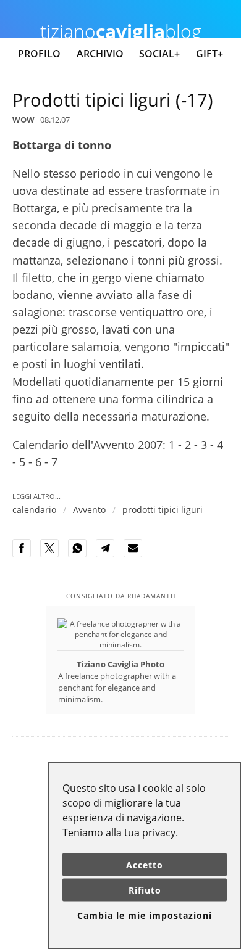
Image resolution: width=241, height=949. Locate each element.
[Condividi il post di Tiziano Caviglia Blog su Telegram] (109, 554)
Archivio (100, 53)
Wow (23, 119)
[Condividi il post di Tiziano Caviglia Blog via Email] (137, 554)
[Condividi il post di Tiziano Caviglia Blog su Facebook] (25, 554)
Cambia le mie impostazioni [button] (144, 915)
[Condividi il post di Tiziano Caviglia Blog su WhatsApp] (81, 554)
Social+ (159, 53)
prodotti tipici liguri (162, 510)
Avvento (89, 510)
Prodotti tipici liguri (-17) (112, 100)
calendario (34, 510)
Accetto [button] (144, 865)
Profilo (39, 53)
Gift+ (209, 53)
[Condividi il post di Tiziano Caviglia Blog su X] (53, 554)
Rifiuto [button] (145, 890)
